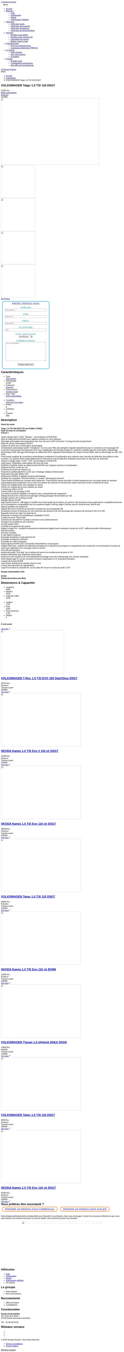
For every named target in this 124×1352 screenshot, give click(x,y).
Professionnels (12, 44)
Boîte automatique (9, 93)
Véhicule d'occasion (14, 402)
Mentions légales (8, 1350)
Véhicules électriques (20, 28)
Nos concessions (18, 54)
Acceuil (9, 76)
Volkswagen (16, 15)
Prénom (26, 308)
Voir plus (4, 692)
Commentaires (25, 341)
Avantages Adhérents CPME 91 (24, 48)
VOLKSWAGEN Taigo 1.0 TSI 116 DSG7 (28, 1114)
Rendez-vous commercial (22, 37)
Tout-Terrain (11, 379)
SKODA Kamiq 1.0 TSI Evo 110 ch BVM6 (28, 969)
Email (25, 321)
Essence (4, 95)
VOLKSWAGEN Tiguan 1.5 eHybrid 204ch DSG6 (34, 1042)
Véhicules (10, 22)
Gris (7, 415)
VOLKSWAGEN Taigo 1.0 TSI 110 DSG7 (28, 896)
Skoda (13, 17)
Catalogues (11, 78)
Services (9, 33)
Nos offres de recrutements (22, 65)
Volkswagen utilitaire (15, 1280)
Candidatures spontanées (22, 63)
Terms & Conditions (14, 1344)
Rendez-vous (16, 61)
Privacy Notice (12, 1346)
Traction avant (12, 392)
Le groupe (10, 50)
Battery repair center (19, 41)
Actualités (15, 57)
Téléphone (26, 327)
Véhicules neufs (17, 24)
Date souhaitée (26, 334)
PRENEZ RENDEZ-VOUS (25, 303)
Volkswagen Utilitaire (20, 20)
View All (4, 629)
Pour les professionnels (21, 46)
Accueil (9, 9)
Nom (25, 314)
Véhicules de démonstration (23, 31)
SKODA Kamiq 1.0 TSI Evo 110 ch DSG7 (28, 823)
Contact (9, 59)
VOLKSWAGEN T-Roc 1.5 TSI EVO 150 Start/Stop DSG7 (39, 678)
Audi (13, 13)
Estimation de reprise (20, 39)
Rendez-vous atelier (19, 35)
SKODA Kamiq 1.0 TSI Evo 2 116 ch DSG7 (29, 751)
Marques (9, 11)
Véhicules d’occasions (20, 26)
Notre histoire (16, 52)
